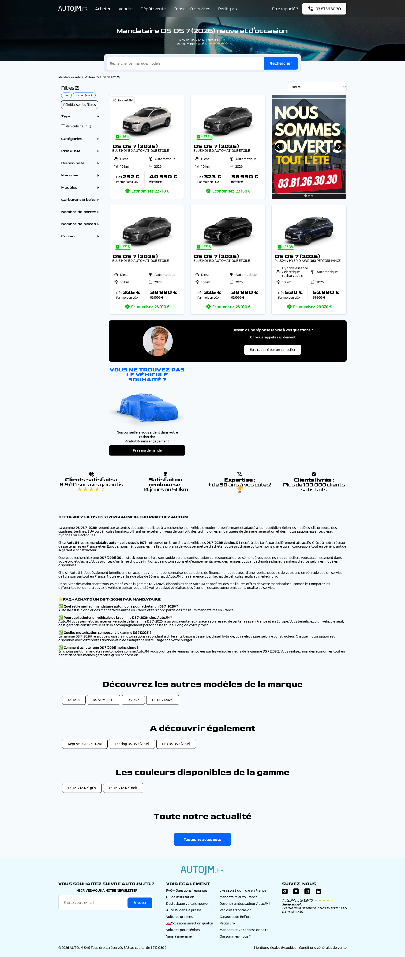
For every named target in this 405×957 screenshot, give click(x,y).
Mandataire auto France (238, 897)
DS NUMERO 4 (103, 699)
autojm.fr (202, 870)
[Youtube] (296, 892)
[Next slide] (339, 147)
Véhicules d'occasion (235, 910)
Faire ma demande (147, 450)
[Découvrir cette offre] (146, 147)
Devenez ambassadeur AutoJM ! (245, 903)
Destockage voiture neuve (187, 903)
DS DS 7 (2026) (162, 699)
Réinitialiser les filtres (79, 104)
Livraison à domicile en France (243, 890)
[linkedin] (318, 892)
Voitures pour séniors (183, 929)
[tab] (306, 196)
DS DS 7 (133, 699)
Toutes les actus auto (202, 839)
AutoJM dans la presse (184, 910)
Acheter (103, 8)
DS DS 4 (74, 699)
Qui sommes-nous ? (235, 936)
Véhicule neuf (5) (78, 126)
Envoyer (139, 902)
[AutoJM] (72, 9)
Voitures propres (179, 916)
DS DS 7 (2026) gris (82, 788)
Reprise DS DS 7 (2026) (85, 744)
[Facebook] (285, 892)
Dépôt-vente (153, 8)
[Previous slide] (278, 147)
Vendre (126, 8)
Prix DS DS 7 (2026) (176, 744)
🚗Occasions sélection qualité (189, 923)
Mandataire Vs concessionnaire (244, 929)
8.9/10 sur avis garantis (91, 487)
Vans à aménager (179, 936)
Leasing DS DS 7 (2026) (132, 744)
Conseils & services (192, 8)
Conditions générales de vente (323, 947)
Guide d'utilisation (180, 897)
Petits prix (227, 8)
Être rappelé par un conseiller (273, 349)
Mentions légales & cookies (275, 947)
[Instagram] (307, 892)
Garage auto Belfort (235, 916)
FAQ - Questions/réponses (186, 890)
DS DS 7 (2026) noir (123, 788)
